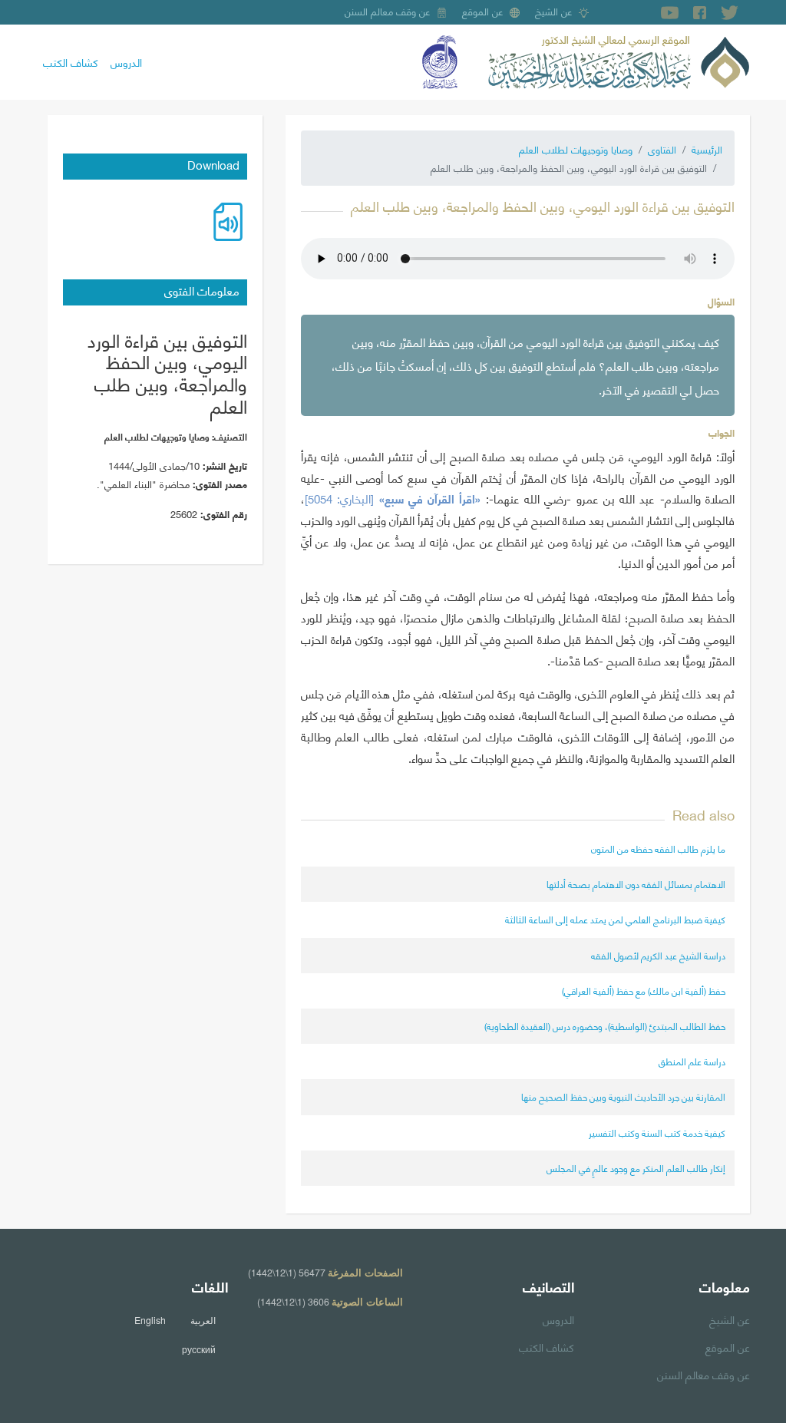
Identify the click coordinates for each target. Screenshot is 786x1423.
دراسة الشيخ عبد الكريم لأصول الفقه (658, 955)
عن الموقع (483, 10)
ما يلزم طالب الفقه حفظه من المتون (658, 848)
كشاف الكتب (70, 61)
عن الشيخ (554, 10)
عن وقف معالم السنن (388, 10)
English (150, 1320)
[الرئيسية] (618, 60)
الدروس (126, 61)
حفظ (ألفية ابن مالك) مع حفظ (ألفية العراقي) (643, 990)
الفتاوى (662, 149)
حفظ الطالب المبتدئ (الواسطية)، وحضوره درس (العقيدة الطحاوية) (604, 1025)
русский (199, 1349)
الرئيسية (707, 149)
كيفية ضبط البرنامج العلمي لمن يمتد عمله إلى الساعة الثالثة (615, 919)
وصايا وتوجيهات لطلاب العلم (575, 149)
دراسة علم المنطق (692, 1061)
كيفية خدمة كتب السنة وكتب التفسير (657, 1132)
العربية (203, 1320)
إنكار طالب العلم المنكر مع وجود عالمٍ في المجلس (636, 1167)
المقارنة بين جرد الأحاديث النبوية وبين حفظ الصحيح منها (623, 1096)
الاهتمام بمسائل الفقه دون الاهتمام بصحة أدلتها (636, 883)
